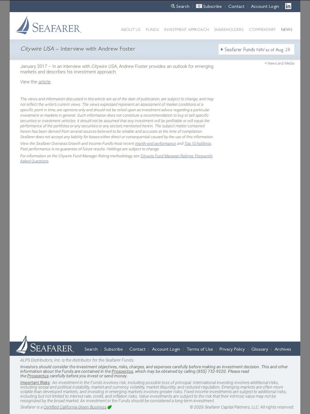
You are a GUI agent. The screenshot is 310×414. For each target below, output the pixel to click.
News (286, 29)
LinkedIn (289, 6)
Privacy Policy (232, 349)
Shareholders (228, 29)
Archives (283, 349)
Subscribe (212, 6)
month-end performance (155, 143)
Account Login (265, 6)
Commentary (262, 29)
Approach (186, 29)
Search (183, 6)
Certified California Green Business (75, 407)
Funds (152, 29)
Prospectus (122, 371)
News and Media (281, 63)
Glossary (259, 349)
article (44, 82)
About (130, 29)
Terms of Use (199, 349)
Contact (236, 6)
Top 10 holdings (197, 143)
